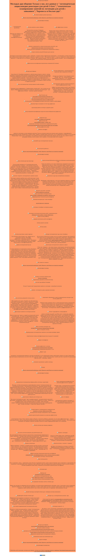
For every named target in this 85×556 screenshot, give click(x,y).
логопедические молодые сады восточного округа (42, 529)
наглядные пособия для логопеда (42, 474)
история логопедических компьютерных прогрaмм (42, 328)
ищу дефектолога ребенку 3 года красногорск (42, 477)
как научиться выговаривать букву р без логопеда (42, 526)
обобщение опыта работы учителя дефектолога (42, 214)
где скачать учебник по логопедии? (43, 119)
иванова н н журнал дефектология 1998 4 (42, 411)
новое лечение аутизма (56, 240)
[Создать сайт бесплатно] (42, 555)
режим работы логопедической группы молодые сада (42, 532)
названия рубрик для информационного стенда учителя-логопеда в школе (42, 454)
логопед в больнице (42, 278)
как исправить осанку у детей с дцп (42, 122)
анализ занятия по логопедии (42, 192)
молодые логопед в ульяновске (52, 550)
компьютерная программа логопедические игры (42, 47)
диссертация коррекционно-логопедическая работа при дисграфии (42, 125)
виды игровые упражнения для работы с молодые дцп (42, 195)
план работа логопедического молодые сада (42, 96)
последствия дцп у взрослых (42, 203)
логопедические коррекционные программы (42, 347)
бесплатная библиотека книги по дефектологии (42, 99)
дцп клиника (71, 514)
